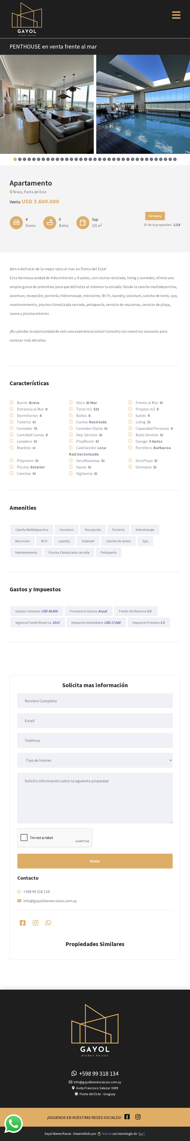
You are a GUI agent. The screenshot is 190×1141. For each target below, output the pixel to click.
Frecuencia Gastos (89, 611)
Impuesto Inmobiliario (96, 622)
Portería (118, 529)
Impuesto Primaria (149, 622)
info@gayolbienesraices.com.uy (50, 900)
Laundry (64, 541)
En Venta (155, 216)
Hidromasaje (145, 529)
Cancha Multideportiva (31, 529)
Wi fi (44, 541)
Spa (145, 541)
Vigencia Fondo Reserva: (37, 622)
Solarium (88, 541)
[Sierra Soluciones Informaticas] (141, 1134)
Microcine (22, 541)
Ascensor (67, 529)
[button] (15, 159)
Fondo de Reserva (136, 611)
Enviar (95, 861)
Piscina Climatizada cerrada (69, 552)
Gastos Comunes (36, 611)
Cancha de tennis (118, 541)
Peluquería (109, 552)
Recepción (93, 529)
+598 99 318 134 (36, 891)
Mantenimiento (26, 552)
